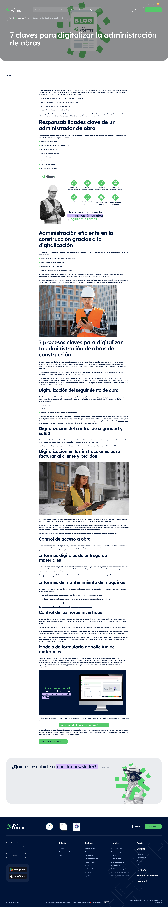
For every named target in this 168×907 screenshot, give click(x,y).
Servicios (140, 861)
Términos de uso (156, 902)
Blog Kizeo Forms (23, 18)
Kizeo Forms (62, 848)
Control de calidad (90, 862)
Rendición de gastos (117, 865)
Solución (38, 10)
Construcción (89, 855)
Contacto (140, 864)
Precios (73, 10)
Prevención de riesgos (91, 858)
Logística (87, 876)
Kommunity (143, 881)
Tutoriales (140, 854)
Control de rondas (116, 858)
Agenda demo (94, 10)
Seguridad (88, 872)
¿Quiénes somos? (64, 852)
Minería (87, 865)
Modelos (63, 10)
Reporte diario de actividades (120, 872)
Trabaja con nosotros (147, 875)
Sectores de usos (51, 10)
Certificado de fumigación (119, 869)
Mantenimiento (89, 852)
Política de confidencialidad (153, 900)
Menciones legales (136, 900)
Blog (60, 855)
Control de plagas (90, 869)
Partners (141, 869)
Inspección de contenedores (120, 876)
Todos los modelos (116, 848)
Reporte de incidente (117, 862)
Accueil (11, 18)
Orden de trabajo (116, 852)
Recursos (82, 10)
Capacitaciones (142, 857)
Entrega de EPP (115, 855)
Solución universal (90, 848)
